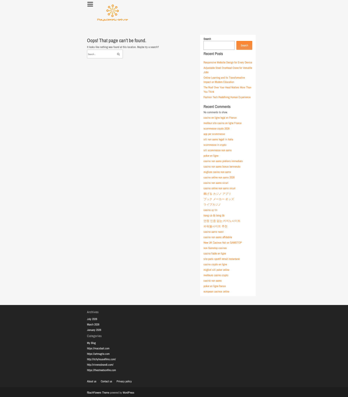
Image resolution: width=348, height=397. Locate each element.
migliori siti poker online (216, 270)
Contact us (106, 381)
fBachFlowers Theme (98, 392)
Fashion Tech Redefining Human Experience (227, 97)
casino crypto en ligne (215, 264)
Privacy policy (124, 381)
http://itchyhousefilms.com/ (101, 359)
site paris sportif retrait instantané (222, 259)
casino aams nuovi (214, 232)
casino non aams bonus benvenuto (222, 166)
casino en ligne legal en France (220, 118)
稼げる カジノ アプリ (217, 194)
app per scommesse (214, 134)
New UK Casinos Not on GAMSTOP (223, 243)
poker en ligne (211, 156)
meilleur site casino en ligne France (222, 123)
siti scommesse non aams (218, 150)
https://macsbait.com (98, 348)
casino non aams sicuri (216, 183)
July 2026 (92, 319)
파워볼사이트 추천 (215, 226)
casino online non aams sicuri (219, 188)
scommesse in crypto (215, 145)
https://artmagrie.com (98, 354)
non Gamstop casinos (215, 248)
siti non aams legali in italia (218, 139)
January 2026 (94, 330)
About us (91, 381)
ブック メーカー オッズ (219, 199)
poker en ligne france (215, 286)
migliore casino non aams (217, 172)
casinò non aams (213, 281)
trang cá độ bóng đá (214, 215)
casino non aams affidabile (218, 237)
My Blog (91, 343)
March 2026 (93, 324)
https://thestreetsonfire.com (101, 370)
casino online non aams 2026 (219, 177)
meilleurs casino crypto (216, 275)
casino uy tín (210, 210)
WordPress (128, 392)
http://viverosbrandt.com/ (100, 365)
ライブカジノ (212, 204)
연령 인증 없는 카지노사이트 (222, 221)
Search (207, 39)
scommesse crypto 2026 (216, 128)
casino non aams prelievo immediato (223, 161)
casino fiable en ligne (215, 253)
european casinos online (216, 291)
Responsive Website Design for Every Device (228, 62)
